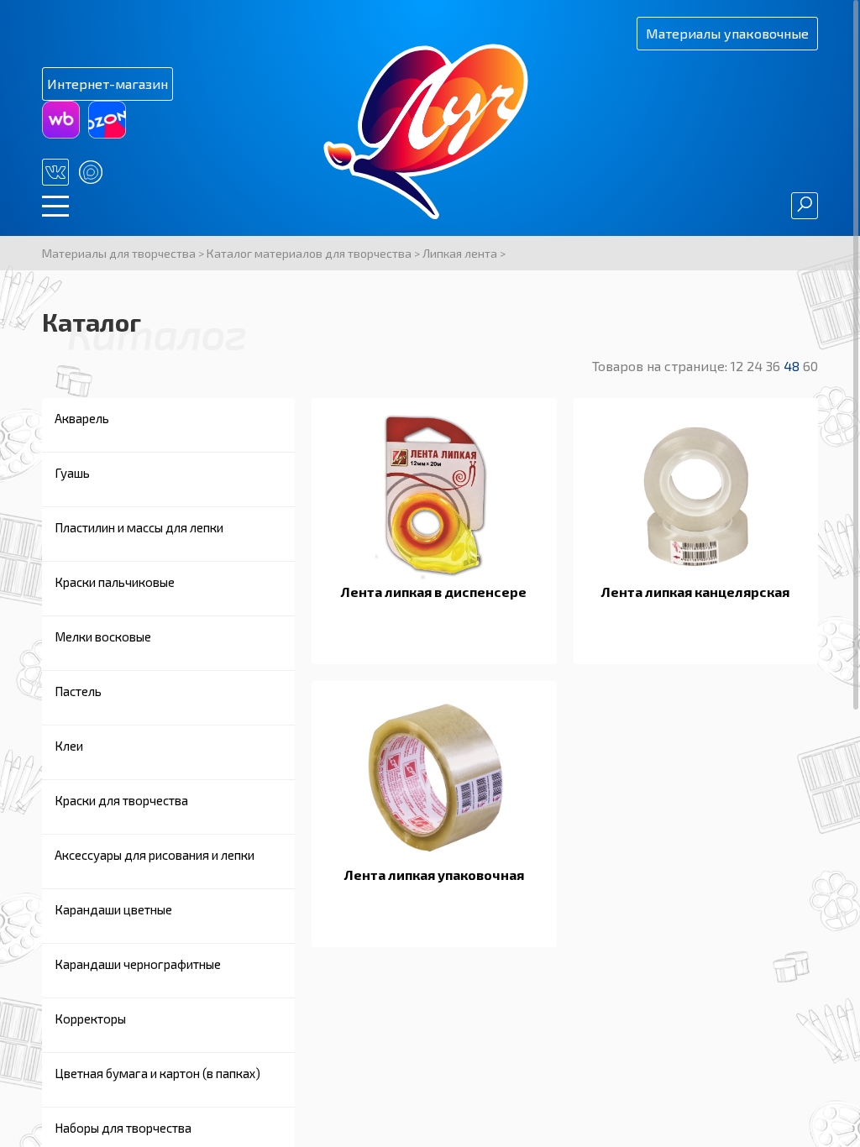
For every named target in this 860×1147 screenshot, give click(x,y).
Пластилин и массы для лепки (139, 527)
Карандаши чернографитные (138, 964)
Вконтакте (55, 172)
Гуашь (72, 472)
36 (775, 366)
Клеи (69, 745)
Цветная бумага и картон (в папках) (157, 1073)
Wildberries (61, 120)
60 (810, 366)
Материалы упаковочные (727, 33)
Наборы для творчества (123, 1127)
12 (739, 366)
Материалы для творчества (119, 253)
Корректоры (90, 1018)
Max (90, 172)
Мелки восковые (103, 636)
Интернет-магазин (107, 84)
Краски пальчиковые (115, 581)
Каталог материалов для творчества (309, 253)
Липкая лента (459, 253)
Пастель (78, 691)
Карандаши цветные (113, 909)
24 (756, 366)
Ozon (107, 120)
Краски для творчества (121, 800)
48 (793, 366)
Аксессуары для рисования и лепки (154, 854)
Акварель (82, 418)
